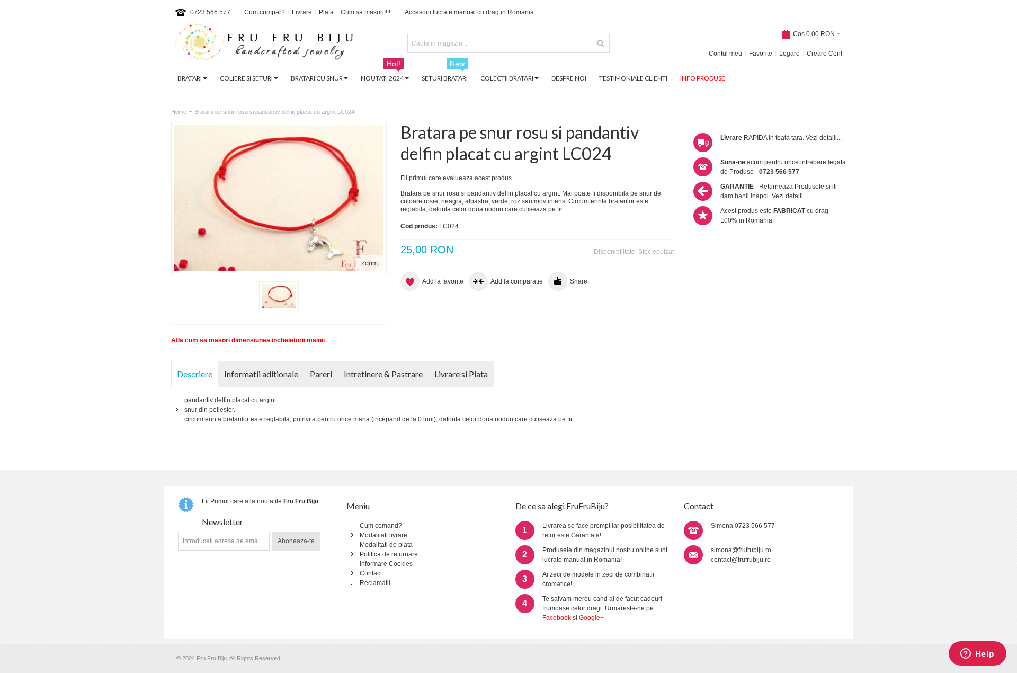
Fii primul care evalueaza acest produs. (456, 178)
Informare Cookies (386, 564)
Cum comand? (381, 525)
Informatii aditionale (261, 374)
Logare (789, 53)
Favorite (760, 53)
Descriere (194, 374)
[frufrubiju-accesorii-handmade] (263, 44)
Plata (326, 12)
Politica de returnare (389, 554)
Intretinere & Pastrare (383, 374)
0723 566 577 (210, 12)
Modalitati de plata (386, 544)
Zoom (369, 263)
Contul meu (725, 53)
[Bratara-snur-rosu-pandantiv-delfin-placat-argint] (279, 296)
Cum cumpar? (264, 12)
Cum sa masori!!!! (365, 12)
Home (178, 112)
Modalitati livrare (383, 535)
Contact (371, 573)
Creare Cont (824, 53)
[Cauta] (600, 43)
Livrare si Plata (461, 374)
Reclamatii (375, 583)
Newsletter (222, 522)
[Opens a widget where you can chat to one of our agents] (977, 654)
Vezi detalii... (824, 137)
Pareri (321, 374)
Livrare (302, 12)
